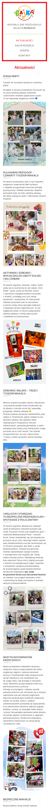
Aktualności (24, 40)
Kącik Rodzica (24, 45)
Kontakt (24, 55)
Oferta (24, 50)
